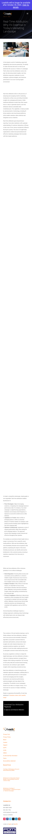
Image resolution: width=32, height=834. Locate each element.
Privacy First (6, 734)
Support (5, 745)
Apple (9, 824)
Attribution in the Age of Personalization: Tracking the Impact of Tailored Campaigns (11, 789)
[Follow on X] (13, 819)
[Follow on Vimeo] (10, 819)
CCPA (4, 750)
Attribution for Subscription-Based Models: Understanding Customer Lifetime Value (11, 779)
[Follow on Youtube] (19, 819)
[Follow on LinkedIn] (16, 819)
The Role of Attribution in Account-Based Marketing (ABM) (11, 770)
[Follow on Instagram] (4, 819)
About (4, 739)
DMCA (5, 753)
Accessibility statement (9, 761)
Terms (4, 758)
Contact (5, 742)
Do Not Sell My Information (10, 755)
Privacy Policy (7, 737)
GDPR (4, 747)
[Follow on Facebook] (7, 819)
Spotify (16, 824)
